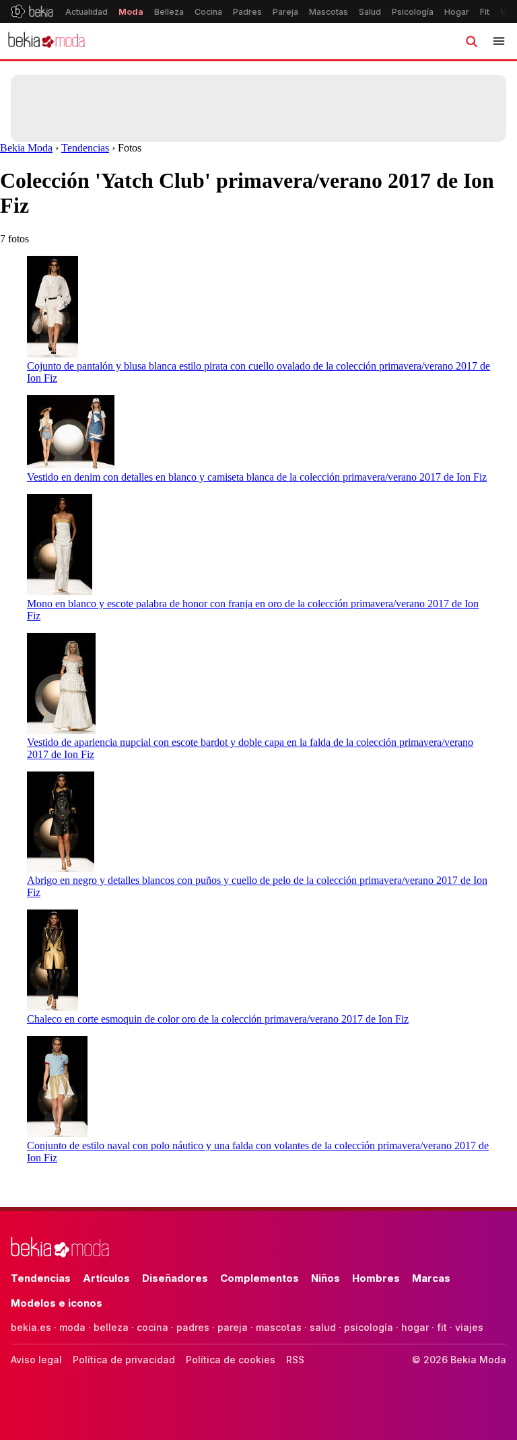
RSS (295, 1359)
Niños (325, 1278)
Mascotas (328, 12)
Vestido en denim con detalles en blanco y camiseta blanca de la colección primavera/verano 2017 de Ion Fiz (257, 477)
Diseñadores (175, 1278)
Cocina (208, 12)
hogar (415, 1327)
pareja (232, 1327)
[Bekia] (32, 11)
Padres (247, 12)
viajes (469, 1327)
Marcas (431, 1278)
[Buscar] (471, 41)
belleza (111, 1327)
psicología (368, 1327)
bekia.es (31, 1327)
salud (323, 1327)
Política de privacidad (124, 1359)
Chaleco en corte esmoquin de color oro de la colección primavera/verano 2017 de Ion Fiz (218, 1019)
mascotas (279, 1327)
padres (192, 1327)
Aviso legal (36, 1359)
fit (442, 1327)
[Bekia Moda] (46, 41)
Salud (370, 12)
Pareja (285, 12)
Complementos (259, 1278)
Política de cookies (230, 1359)
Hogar (456, 12)
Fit (484, 12)
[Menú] (499, 41)
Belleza (169, 12)
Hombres (376, 1278)
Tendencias (85, 147)
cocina (152, 1327)
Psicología (413, 12)
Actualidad (86, 12)
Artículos (106, 1278)
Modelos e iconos (56, 1303)
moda (72, 1327)
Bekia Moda (26, 147)
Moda (130, 12)
